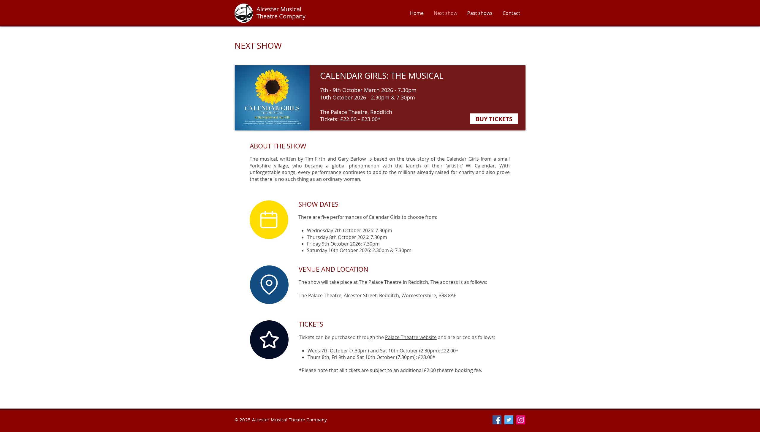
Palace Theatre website (411, 337)
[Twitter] (508, 419)
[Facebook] (497, 419)
